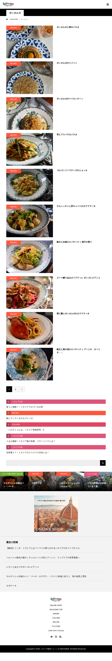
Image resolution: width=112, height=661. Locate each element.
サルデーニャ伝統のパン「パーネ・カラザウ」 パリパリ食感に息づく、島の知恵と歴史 (46, 576)
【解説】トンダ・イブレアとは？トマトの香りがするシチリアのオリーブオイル (43, 548)
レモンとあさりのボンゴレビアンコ (22, 567)
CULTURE (56, 626)
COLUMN (56, 618)
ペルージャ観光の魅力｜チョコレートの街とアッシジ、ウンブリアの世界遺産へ (43, 557)
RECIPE (56, 622)
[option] (14, 481)
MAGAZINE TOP (56, 610)
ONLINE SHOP (56, 605)
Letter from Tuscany (56, 631)
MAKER (56, 614)
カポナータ (11, 585)
